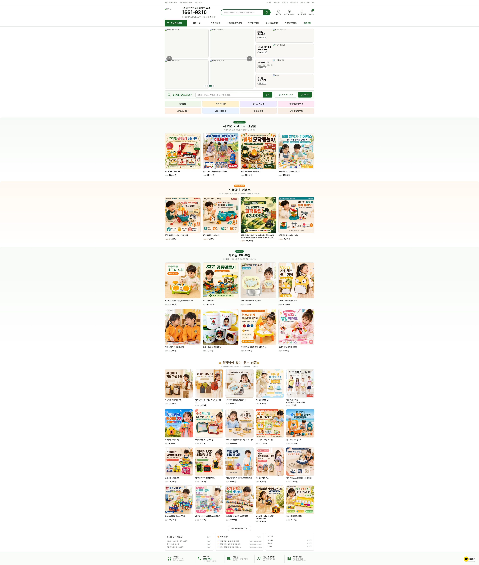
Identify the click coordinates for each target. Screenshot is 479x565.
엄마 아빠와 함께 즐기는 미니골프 (215, 171)
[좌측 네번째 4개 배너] (213, 86)
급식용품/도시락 (272, 23)
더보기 (208, 537)
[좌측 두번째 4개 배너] (207, 86)
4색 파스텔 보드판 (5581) (204, 440)
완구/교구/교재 (253, 23)
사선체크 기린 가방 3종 (173, 400)
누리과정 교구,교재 (234, 23)
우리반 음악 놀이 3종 (172, 171)
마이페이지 (294, 2)
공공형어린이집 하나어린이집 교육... (230, 544)
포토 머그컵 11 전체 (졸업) (212, 347)
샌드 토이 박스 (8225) (293, 440)
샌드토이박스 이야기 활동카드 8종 (177, 541)
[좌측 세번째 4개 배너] (210, 86)
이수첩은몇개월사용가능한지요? (229, 541)
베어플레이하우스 (262, 478)
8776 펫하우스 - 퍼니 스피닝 (289, 235)
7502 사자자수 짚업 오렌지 (174, 347)
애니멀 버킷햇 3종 (262, 400)
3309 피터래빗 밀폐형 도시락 (251, 301)
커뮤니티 (197, 2)
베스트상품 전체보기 (238, 529)
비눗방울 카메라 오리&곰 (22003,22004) (265, 517)
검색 (267, 95)
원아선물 (196, 23)
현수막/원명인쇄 (291, 23)
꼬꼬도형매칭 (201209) (294, 516)
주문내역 (285, 2)
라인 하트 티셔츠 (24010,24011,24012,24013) (295, 401)
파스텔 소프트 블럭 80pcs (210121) (207, 516)
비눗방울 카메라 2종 (172, 440)
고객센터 (307, 23)
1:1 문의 (270, 546)
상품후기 (270, 543)
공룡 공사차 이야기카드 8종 (175, 547)
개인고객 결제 (305, 2)
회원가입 (277, 2)
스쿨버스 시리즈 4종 (172, 478)
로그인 (269, 2)
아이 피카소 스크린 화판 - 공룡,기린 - (254, 347)
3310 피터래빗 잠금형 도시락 (236, 400)
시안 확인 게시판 (185, 2)
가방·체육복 (215, 23)
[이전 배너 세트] (169, 58)
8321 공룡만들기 (209, 301)
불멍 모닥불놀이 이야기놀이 (251, 171)
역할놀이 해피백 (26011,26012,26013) (239, 478)
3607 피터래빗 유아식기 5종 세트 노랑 (239, 440)
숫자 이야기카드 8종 (173, 544)
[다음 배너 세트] (249, 58)
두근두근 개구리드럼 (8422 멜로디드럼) (179, 301)
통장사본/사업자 (170, 2)
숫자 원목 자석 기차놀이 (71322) (237, 516)
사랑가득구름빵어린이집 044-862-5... (230, 547)
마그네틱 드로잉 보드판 (264, 440)
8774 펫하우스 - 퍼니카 (211, 235)
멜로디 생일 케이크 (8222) (288, 347)
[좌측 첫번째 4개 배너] (205, 86)
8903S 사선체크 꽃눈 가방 (288, 301)
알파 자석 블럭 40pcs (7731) (175, 516)
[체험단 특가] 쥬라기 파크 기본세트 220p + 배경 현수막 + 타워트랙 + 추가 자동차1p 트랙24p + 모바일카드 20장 (258, 236)
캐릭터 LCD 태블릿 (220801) (205, 478)
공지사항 (270, 540)
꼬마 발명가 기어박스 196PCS (289, 171)
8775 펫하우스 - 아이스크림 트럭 (176, 235)
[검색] (266, 12)
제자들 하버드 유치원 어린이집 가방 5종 (208, 401)
